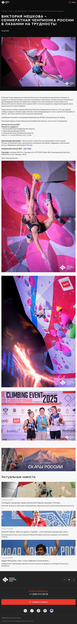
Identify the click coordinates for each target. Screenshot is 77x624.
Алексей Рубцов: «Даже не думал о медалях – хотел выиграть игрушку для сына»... (35, 532)
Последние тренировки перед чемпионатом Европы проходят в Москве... (31, 503)
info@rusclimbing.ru (38, 591)
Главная (3, 11)
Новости (10, 11)
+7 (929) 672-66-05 (38, 594)
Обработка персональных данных (11, 618)
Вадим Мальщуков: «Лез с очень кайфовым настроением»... (25, 561)
